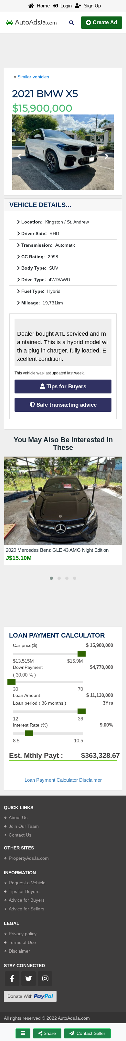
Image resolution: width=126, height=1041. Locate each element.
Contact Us (20, 835)
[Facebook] (12, 978)
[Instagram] (45, 978)
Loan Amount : (28, 695)
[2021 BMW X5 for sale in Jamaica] (63, 152)
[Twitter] (28, 978)
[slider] (82, 654)
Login (65, 5)
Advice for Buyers (27, 900)
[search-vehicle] (71, 23)
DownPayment (28, 667)
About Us (18, 817)
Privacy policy (23, 933)
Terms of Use (22, 942)
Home (43, 5)
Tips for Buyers (65, 386)
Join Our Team (24, 826)
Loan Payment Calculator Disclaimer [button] (63, 780)
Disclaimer (19, 951)
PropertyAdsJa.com (29, 858)
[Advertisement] (63, 50)
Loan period (39, 703)
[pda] (23, 1033)
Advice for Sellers (26, 908)
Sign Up (92, 5)
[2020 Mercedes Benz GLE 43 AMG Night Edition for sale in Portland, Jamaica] (63, 501)
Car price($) (25, 645)
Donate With (20, 996)
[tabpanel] (63, 515)
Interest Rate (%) (30, 725)
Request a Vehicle (27, 882)
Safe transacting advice (66, 405)
